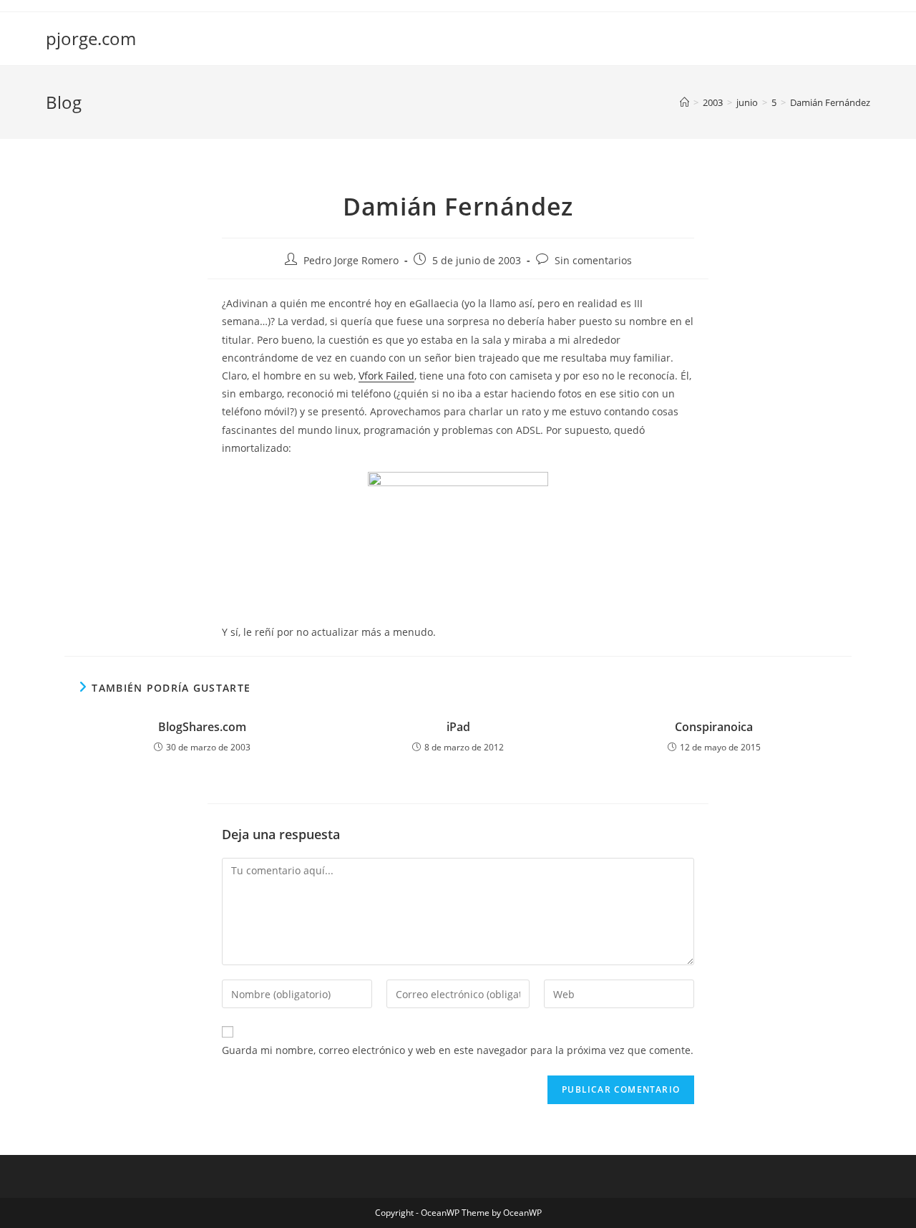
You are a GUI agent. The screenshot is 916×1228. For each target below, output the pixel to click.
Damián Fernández (830, 102)
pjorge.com (91, 38)
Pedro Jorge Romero (351, 260)
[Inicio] (684, 102)
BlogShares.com (202, 727)
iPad (458, 727)
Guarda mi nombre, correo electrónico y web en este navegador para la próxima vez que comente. (457, 1050)
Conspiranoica (714, 727)
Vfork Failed (386, 375)
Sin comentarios (593, 260)
